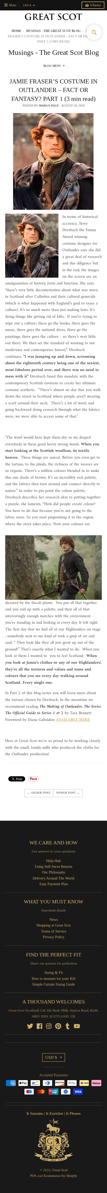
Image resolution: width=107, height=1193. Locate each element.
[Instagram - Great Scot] (49, 1026)
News (54, 920)
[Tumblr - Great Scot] (67, 1026)
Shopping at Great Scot (53, 925)
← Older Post (38, 793)
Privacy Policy (53, 937)
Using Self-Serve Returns (53, 867)
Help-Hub (53, 861)
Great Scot (60, 1170)
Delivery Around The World (53, 878)
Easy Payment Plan (53, 884)
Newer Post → (68, 793)
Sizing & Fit (53, 973)
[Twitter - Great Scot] (30, 1026)
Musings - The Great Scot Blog (53, 31)
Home (16, 31)
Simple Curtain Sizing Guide (53, 984)
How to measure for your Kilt (54, 979)
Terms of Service (53, 931)
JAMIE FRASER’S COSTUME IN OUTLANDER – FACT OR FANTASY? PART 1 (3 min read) (53, 90)
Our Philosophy (53, 872)
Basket (95, 5)
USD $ (27, 5)
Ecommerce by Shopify (60, 1176)
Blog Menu (52, 65)
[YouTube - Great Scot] (77, 1026)
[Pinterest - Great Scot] (58, 1026)
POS (33, 1176)
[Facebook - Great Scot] (39, 1026)
